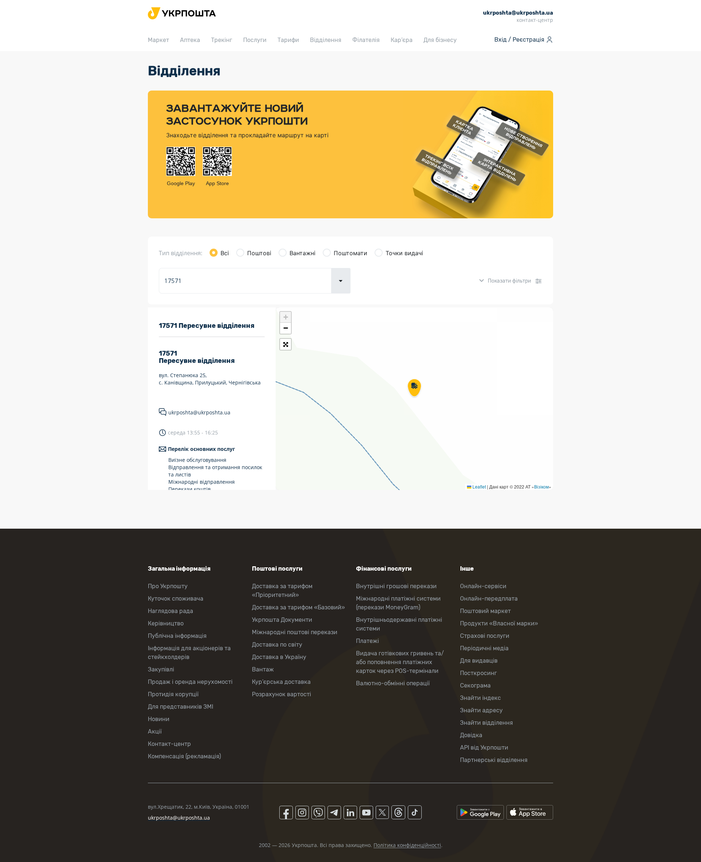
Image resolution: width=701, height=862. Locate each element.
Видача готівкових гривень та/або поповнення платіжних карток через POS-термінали (400, 662)
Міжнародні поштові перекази (294, 632)
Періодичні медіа (484, 648)
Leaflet (478, 486)
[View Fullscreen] (285, 344)
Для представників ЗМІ (180, 706)
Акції (155, 731)
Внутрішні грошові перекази (396, 586)
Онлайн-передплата (489, 598)
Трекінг (221, 40)
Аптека (190, 40)
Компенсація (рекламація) (184, 756)
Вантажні (302, 253)
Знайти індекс (480, 697)
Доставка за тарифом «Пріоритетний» (282, 590)
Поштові (259, 253)
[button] (414, 388)
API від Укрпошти (484, 747)
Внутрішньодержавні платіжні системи (399, 624)
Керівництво (166, 623)
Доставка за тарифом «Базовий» (298, 607)
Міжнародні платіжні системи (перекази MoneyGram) (398, 603)
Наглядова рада (170, 611)
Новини (158, 719)
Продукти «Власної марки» (499, 623)
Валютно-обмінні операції (393, 683)
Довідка (471, 735)
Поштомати (350, 253)
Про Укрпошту (168, 586)
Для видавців (479, 660)
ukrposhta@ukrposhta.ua (199, 412)
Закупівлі (161, 669)
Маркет (158, 40)
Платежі (367, 640)
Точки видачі (404, 253)
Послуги (255, 40)
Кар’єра (402, 40)
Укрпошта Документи (282, 619)
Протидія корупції (173, 694)
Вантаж (263, 669)
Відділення (325, 40)
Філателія (366, 40)
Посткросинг (478, 673)
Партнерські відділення (494, 759)
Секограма (475, 685)
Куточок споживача (175, 598)
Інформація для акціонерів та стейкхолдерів (189, 652)
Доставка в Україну (279, 657)
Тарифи (288, 40)
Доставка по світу (277, 644)
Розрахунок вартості (281, 694)
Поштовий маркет (485, 611)
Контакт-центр (169, 743)
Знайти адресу (481, 710)
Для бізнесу (440, 40)
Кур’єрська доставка (281, 681)
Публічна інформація (177, 635)
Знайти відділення (486, 722)
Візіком (541, 486)
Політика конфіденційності (407, 845)
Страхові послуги (484, 635)
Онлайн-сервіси (483, 586)
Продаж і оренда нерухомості (190, 681)
